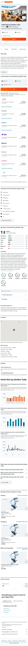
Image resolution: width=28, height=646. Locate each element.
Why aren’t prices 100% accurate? (9, 634)
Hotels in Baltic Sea (16, 641)
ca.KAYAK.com (3, 640)
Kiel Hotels (23, 641)
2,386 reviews (15, 26)
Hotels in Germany (21, 640)
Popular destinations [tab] (18, 601)
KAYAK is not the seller (7, 629)
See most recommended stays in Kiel (22, 548)
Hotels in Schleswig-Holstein (6, 641)
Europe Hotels (14, 640)
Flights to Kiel (6, 608)
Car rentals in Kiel (7, 610)
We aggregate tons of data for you (10, 631)
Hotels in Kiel (6, 612)
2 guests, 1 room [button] (6, 35)
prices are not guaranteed (6, 625)
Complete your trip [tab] (7, 601)
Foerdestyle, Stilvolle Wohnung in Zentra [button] (9, 564)
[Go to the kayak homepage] (8, 2)
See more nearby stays (22, 495)
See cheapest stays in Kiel (21, 521)
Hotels (9, 640)
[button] (2, 2)
